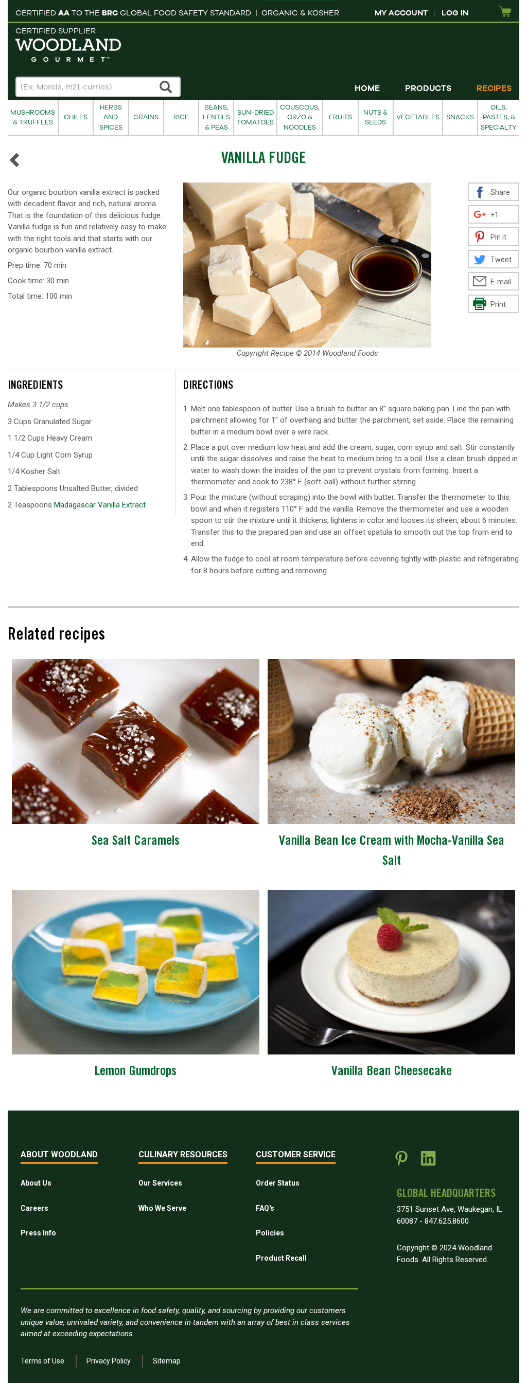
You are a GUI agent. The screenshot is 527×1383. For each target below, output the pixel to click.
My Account (401, 13)
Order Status (278, 1183)
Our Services (160, 1183)
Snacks (460, 117)
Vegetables (418, 117)
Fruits (340, 117)
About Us (36, 1183)
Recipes (494, 88)
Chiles (75, 117)
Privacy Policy (108, 1361)
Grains (146, 117)
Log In (455, 13)
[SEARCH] (166, 87)
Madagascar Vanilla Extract (100, 504)
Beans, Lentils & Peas (216, 117)
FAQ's (265, 1208)
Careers (34, 1208)
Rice (181, 117)
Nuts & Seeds (375, 117)
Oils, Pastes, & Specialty (499, 117)
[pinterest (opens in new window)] (401, 1162)
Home (367, 88)
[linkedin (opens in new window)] (428, 1162)
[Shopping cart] (505, 12)
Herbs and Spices (110, 117)
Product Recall (281, 1258)
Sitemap (167, 1361)
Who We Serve (162, 1208)
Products (428, 88)
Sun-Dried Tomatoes (255, 117)
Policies (270, 1233)
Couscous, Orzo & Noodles (300, 117)
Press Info (38, 1233)
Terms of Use (42, 1361)
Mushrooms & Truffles (32, 117)
